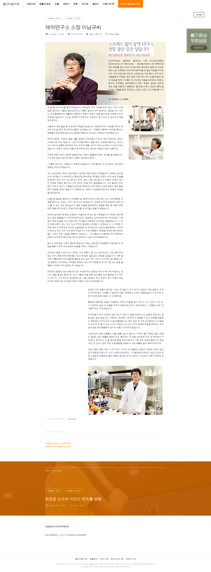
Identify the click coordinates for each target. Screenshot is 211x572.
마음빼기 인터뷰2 (73, 18)
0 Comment (77, 34)
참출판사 (94, 558)
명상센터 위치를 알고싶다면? (58, 446)
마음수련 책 (108, 3)
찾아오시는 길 (117, 558)
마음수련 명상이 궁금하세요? (58, 443)
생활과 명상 (45, 3)
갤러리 (95, 3)
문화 (75, 3)
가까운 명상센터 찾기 (130, 3)
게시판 (85, 3)
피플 (57, 3)
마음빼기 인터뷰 (54, 18)
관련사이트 (131, 558)
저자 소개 (104, 558)
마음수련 (31, 3)
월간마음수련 (11, 3)
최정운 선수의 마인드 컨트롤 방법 (73, 498)
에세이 (66, 3)
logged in (62, 535)
